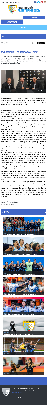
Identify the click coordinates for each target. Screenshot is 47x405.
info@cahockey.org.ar (16, 392)
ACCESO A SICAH (12, 22)
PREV (38, 90)
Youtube (41, 2)
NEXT (41, 90)
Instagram (44, 2)
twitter (38, 2)
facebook (35, 2)
